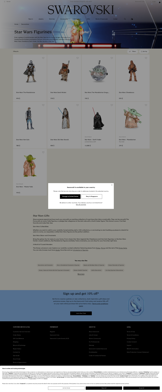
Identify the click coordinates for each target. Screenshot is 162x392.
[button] (111, 185)
